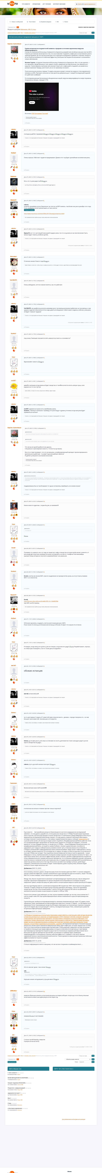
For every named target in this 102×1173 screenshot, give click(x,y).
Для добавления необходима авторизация (73, 1119)
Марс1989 (20, 1089)
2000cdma (13, 990)
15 (44, 472)
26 (44, 736)
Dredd (13, 548)
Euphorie (13, 176)
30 (44, 828)
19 (44, 572)
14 (45, 428)
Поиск (66, 22)
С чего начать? (12, 1073)
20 (44, 595)
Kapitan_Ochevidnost (14, 44)
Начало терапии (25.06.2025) (16, 1083)
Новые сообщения (17, 22)
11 (44, 357)
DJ (32, 29)
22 (44, 642)
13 (44, 404)
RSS (58, 22)
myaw (18, 1079)
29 (44, 804)
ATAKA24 (19, 1110)
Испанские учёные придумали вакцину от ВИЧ (46, 32)
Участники (32, 22)
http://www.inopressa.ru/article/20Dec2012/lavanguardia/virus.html (44, 214)
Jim (13, 1035)
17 (44, 525)
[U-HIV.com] (51, 11)
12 (44, 381)
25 (44, 713)
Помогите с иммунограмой (16, 1088)
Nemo (18, 1074)
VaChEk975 (13, 280)
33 (44, 1012)
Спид (9, 1103)
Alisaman (20, 1105)
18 (44, 548)
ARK (29, 29)
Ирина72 (13, 200)
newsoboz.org (83, 839)
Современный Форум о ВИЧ (14, 32)
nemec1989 (20, 1084)
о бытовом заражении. (15, 1108)
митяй (13, 665)
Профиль (28, 123)
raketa (13, 129)
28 (44, 784)
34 (44, 1035)
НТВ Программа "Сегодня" (39, 113)
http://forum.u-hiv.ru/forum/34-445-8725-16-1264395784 (41, 601)
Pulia (13, 1011)
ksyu (34, 29)
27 (44, 760)
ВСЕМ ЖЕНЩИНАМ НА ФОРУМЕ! (18, 1078)
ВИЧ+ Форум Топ (15, 1069)
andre (13, 804)
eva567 (13, 380)
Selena (13, 712)
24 (44, 689)
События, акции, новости (29, 32)
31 (44, 957)
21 (44, 619)
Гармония (13, 783)
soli (13, 827)
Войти (80, 4)
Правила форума (46, 22)
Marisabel (13, 256)
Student (13, 333)
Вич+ (9, 1098)
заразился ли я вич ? (14, 1093)
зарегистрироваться (89, 4)
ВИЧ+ (22, 32)
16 (44, 501)
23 (44, 666)
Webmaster (24, 29)
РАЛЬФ (13, 153)
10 (44, 334)
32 (44, 991)
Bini (13, 500)
